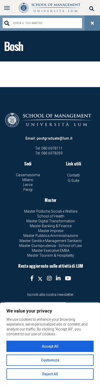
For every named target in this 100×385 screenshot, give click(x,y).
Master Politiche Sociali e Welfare (50, 211)
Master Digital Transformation (50, 221)
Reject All (50, 374)
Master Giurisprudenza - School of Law (50, 246)
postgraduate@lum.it (54, 138)
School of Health (50, 216)
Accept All (50, 346)
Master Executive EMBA (50, 250)
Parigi (28, 190)
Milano (27, 180)
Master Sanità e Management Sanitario (50, 241)
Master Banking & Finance (51, 226)
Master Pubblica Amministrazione (50, 236)
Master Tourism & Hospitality (50, 255)
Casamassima (28, 175)
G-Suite (73, 181)
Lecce (28, 185)
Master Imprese (50, 231)
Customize (50, 360)
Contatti (73, 175)
